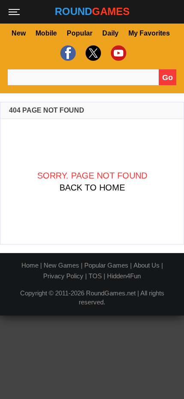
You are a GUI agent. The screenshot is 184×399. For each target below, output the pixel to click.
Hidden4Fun (124, 276)
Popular (79, 33)
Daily (110, 33)
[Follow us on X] (92, 53)
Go (167, 77)
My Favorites (149, 33)
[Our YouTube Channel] (117, 53)
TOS (95, 276)
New (19, 33)
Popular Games (106, 265)
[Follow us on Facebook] (67, 53)
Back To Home (92, 187)
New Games (61, 265)
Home (30, 265)
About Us (147, 265)
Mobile (46, 33)
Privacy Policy (63, 276)
